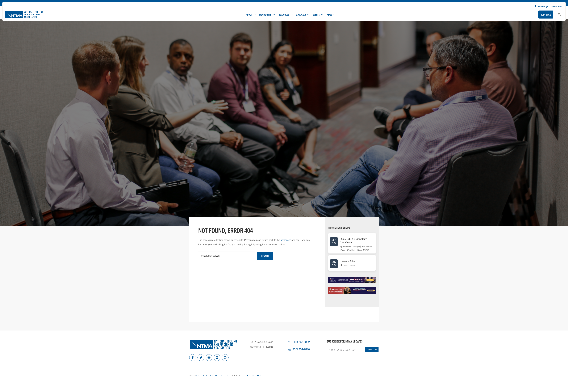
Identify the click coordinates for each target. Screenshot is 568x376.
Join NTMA (546, 14)
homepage (285, 239)
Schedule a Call (556, 6)
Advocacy (301, 14)
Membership (265, 14)
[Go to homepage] (24, 14)
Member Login (543, 6)
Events (316, 14)
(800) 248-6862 (300, 342)
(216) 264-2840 (300, 349)
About (249, 14)
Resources (284, 14)
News (329, 14)
